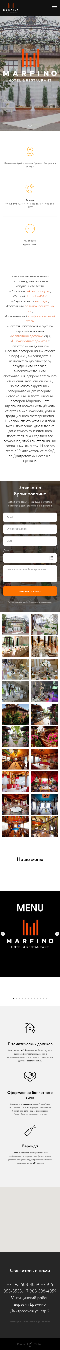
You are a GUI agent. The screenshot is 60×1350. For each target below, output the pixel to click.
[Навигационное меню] (54, 8)
